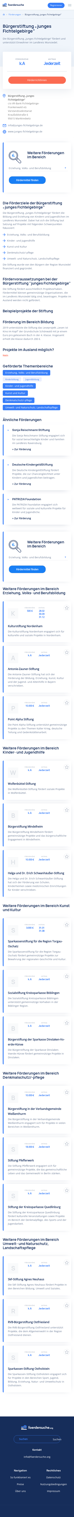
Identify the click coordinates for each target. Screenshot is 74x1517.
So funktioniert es (20, 1477)
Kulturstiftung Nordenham (25, 626)
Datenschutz (53, 1477)
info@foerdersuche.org (37, 1456)
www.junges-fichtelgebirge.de (25, 131)
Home (4, 14)
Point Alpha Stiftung (21, 719)
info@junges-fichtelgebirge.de (25, 125)
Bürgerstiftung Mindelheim (25, 826)
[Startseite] (13, 5)
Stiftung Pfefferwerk (21, 1160)
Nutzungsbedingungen (53, 1484)
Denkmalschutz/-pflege (18, 400)
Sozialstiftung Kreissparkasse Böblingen (34, 993)
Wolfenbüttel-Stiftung (22, 784)
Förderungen (15, 14)
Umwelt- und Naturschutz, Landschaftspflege (31, 407)
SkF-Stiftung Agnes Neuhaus (26, 1279)
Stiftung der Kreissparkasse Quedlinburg (34, 1207)
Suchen (55, 1439)
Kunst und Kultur (15, 393)
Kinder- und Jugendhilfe (19, 385)
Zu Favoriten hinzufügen (67, 608)
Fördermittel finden (27, 180)
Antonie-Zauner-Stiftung (23, 669)
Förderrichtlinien (37, 80)
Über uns (20, 1491)
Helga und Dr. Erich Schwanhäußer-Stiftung (36, 873)
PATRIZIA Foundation (26, 499)
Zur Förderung (22, 449)
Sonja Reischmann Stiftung (31, 430)
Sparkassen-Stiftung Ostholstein (29, 1369)
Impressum (53, 1491)
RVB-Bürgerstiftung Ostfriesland (28, 1322)
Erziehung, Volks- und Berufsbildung (26, 372)
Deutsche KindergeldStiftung (32, 464)
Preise (20, 1484)
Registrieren (56, 5)
